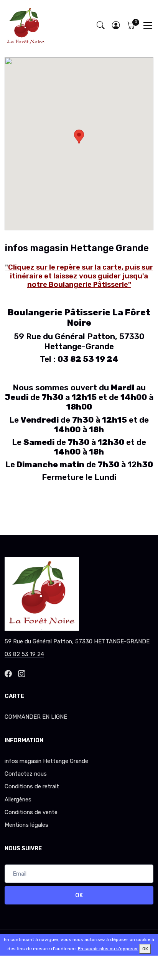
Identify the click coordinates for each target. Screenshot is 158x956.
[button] (115, 25)
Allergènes (18, 799)
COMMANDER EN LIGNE (36, 716)
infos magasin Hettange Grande (46, 761)
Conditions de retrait (32, 786)
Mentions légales (26, 824)
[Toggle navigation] (147, 25)
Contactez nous (26, 773)
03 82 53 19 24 (24, 654)
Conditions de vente (31, 812)
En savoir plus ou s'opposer (108, 948)
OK (79, 895)
